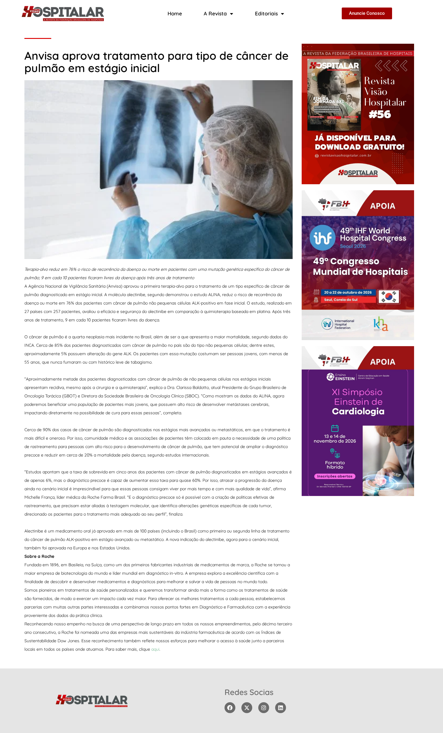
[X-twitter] (246, 707)
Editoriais (266, 13)
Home (175, 13)
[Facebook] (230, 707)
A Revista (215, 13)
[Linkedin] (280, 707)
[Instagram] (263, 707)
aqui (155, 649)
